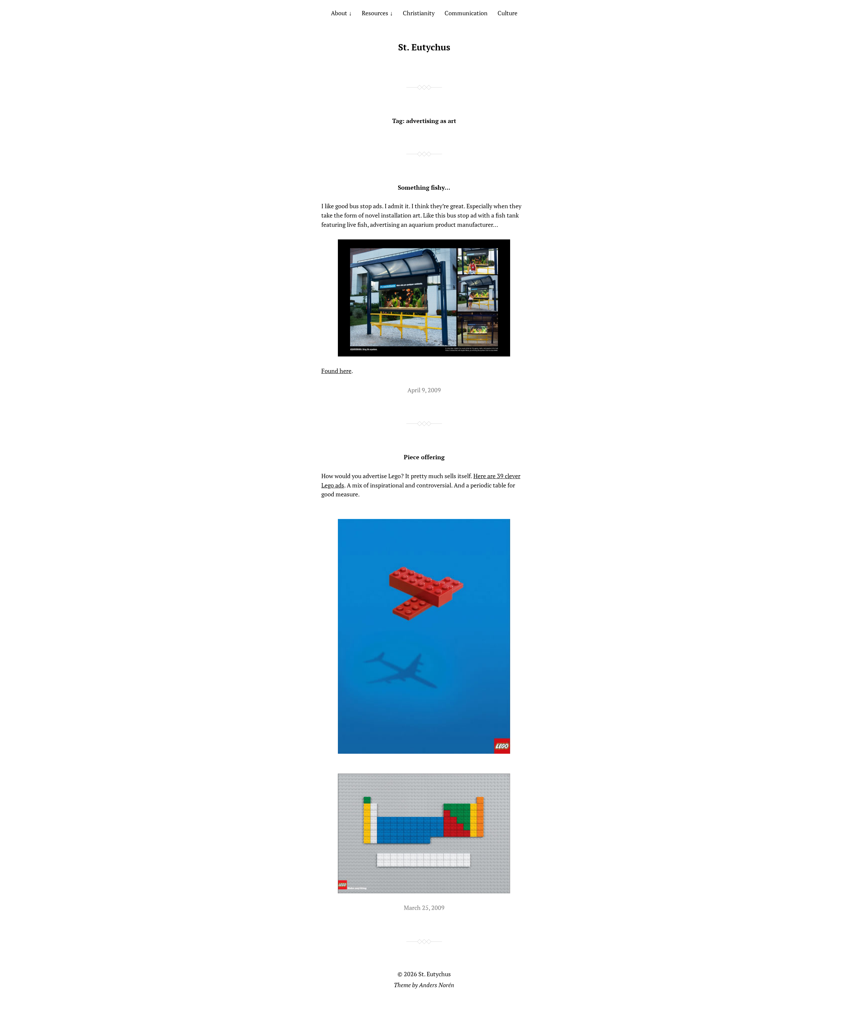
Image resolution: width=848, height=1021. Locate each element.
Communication (466, 13)
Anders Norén (436, 985)
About (339, 13)
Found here (336, 371)
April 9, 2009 (424, 390)
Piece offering (424, 457)
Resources (375, 13)
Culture (507, 13)
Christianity (419, 13)
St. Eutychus (424, 47)
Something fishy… (424, 187)
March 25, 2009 (424, 908)
